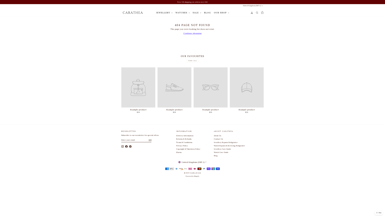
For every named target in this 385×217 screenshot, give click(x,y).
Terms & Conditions (184, 142)
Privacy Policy (182, 146)
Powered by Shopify (192, 176)
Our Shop (220, 12)
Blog (207, 12)
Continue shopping (192, 33)
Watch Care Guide (221, 152)
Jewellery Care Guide (222, 149)
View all (192, 60)
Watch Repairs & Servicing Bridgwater (229, 146)
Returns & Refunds (183, 139)
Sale (196, 12)
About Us (217, 136)
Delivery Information (184, 136)
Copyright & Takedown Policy (188, 149)
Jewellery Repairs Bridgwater (226, 142)
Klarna (179, 152)
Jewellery (163, 12)
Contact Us (218, 139)
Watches (181, 12)
